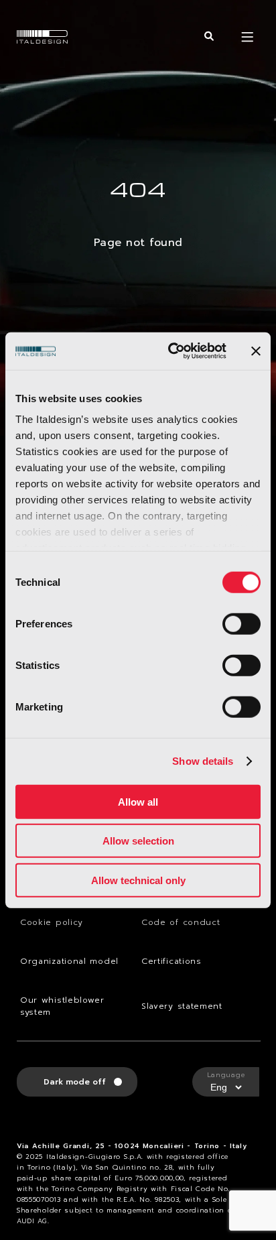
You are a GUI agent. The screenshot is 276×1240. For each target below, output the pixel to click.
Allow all (138, 801)
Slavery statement (181, 1006)
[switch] (241, 623)
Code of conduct (180, 922)
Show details (202, 761)
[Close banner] (256, 351)
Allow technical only (138, 879)
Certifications (171, 961)
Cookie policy (51, 922)
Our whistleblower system (62, 1006)
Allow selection (138, 841)
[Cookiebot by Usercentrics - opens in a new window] (170, 351)
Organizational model (69, 961)
